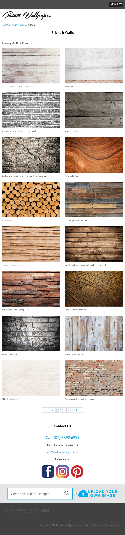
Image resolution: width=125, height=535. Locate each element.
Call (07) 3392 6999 (62, 437)
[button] (116, 4)
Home (5, 24)
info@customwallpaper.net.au (62, 452)
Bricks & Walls (18, 24)
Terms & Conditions (95, 525)
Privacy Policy (113, 525)
